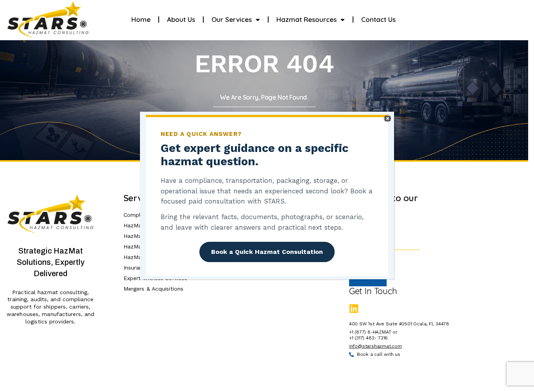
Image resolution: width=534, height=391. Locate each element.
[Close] (387, 118)
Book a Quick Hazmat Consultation (267, 251)
